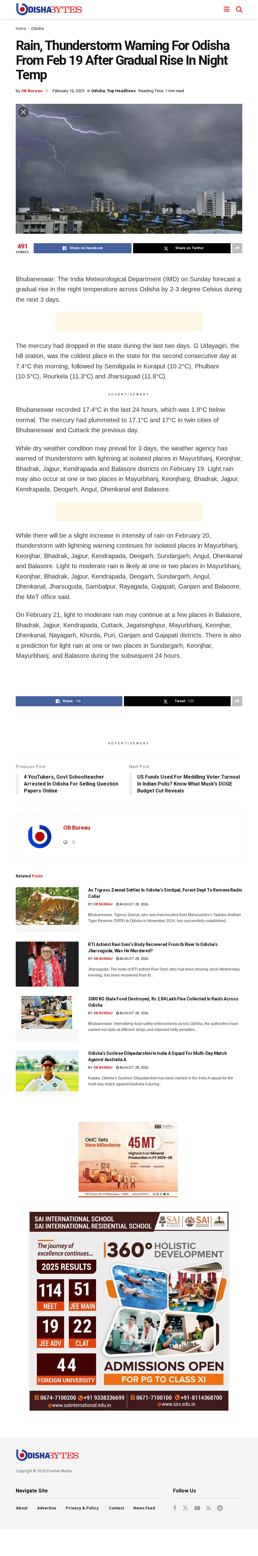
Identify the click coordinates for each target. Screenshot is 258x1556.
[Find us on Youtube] (197, 1508)
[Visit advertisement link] (129, 1159)
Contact (116, 1508)
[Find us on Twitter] (185, 1508)
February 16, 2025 (68, 90)
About (21, 1508)
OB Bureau (31, 90)
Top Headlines (121, 90)
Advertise (46, 1508)
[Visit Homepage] (49, 9)
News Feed (144, 1508)
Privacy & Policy (82, 1508)
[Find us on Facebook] (174, 1508)
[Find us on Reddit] (220, 1508)
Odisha (37, 28)
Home (21, 28)
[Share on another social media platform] (237, 248)
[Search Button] (239, 9)
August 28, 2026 (133, 904)
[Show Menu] (227, 9)
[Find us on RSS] (208, 1508)
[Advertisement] (129, 321)
